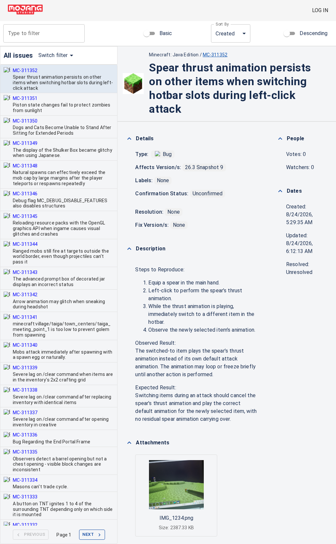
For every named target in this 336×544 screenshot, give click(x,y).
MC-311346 (25, 193)
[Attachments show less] (129, 442)
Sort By (222, 24)
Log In (320, 10)
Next (88, 534)
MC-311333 (25, 496)
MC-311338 (25, 390)
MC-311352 (25, 70)
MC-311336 (25, 434)
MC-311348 (25, 165)
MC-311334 (25, 480)
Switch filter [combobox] (53, 55)
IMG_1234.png (176, 518)
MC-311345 (25, 216)
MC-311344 (25, 244)
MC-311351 (25, 98)
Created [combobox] (225, 33)
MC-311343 (25, 272)
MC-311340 (25, 345)
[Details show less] (129, 138)
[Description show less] (129, 248)
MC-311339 (25, 367)
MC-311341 (25, 317)
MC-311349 (25, 143)
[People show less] (280, 138)
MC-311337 (25, 412)
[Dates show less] (280, 191)
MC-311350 (25, 121)
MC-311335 (25, 452)
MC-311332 (25, 525)
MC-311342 (25, 294)
